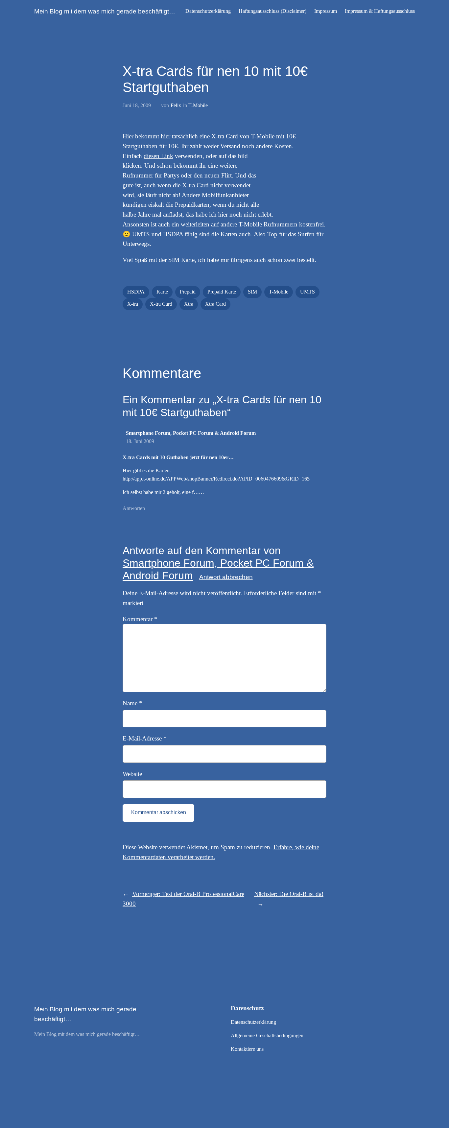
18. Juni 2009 (140, 441)
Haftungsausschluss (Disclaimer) (272, 11)
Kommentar (140, 619)
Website (132, 773)
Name (132, 703)
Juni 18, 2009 (137, 105)
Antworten (134, 508)
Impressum (325, 11)
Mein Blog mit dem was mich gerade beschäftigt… (104, 11)
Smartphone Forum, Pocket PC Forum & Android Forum (191, 433)
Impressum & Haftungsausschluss (380, 11)
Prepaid (188, 291)
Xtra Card (215, 304)
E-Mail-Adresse (145, 738)
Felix (176, 105)
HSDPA (136, 291)
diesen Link (158, 156)
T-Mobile (198, 105)
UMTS (307, 291)
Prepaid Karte (221, 291)
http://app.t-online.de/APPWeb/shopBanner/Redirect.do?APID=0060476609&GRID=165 (216, 479)
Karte (162, 291)
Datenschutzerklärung (208, 11)
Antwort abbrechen (226, 577)
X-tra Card (161, 304)
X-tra (132, 304)
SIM (252, 291)
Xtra (188, 304)
